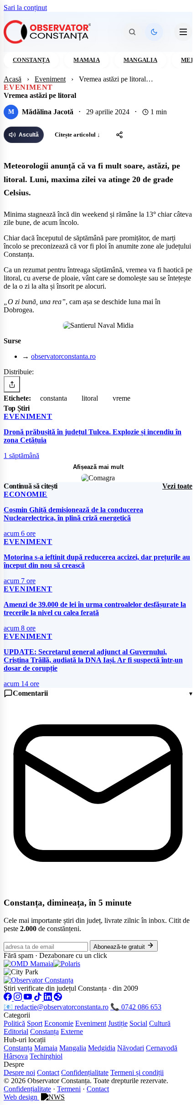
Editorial (16, 1031)
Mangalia (140, 59)
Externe (72, 1031)
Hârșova (16, 1056)
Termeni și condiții (137, 1072)
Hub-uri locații (25, 1040)
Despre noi (19, 1072)
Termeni (69, 1089)
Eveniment (50, 79)
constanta (53, 398)
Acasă (12, 79)
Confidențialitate (84, 1072)
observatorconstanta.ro (63, 356)
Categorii (17, 1015)
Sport (34, 1023)
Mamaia (86, 59)
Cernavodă (161, 1048)
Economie (58, 1023)
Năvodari (130, 1048)
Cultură (159, 1023)
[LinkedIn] (49, 998)
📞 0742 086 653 (135, 1007)
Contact (48, 1072)
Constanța (31, 59)
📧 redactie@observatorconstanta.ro (56, 1007)
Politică (14, 1023)
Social (138, 1023)
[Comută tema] (154, 32)
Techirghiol (46, 1056)
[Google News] (58, 998)
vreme (121, 398)
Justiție (118, 1023)
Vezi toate (177, 486)
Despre (14, 1064)
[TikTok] (39, 998)
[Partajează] (12, 384)
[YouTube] (29, 998)
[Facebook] (9, 998)
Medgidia (101, 1048)
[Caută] (132, 32)
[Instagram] (19, 998)
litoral (90, 398)
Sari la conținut (25, 7)
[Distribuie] (119, 135)
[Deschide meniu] (183, 32)
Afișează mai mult (98, 466)
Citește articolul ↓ (77, 134)
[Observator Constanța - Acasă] (49, 31)
